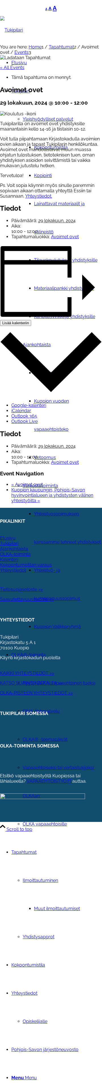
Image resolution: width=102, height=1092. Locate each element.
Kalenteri (9, 559)
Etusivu (8, 538)
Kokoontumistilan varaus (26, 565)
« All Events (12, 67)
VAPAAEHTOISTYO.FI (49, 781)
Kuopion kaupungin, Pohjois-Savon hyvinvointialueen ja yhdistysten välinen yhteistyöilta (52, 495)
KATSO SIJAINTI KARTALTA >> (31, 683)
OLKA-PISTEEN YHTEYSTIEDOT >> (36, 693)
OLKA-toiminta (15, 554)
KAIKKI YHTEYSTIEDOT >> (27, 673)
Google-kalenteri (28, 405)
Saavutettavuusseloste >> (27, 599)
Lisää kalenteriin (15, 323)
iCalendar (21, 410)
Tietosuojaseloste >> (21, 589)
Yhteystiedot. (38, 196)
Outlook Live (24, 421)
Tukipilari (9, 543)
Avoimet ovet (65, 236)
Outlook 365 (24, 416)
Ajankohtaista (14, 548)
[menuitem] (62, 401)
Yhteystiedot (13, 570)
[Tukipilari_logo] (11, 30)
